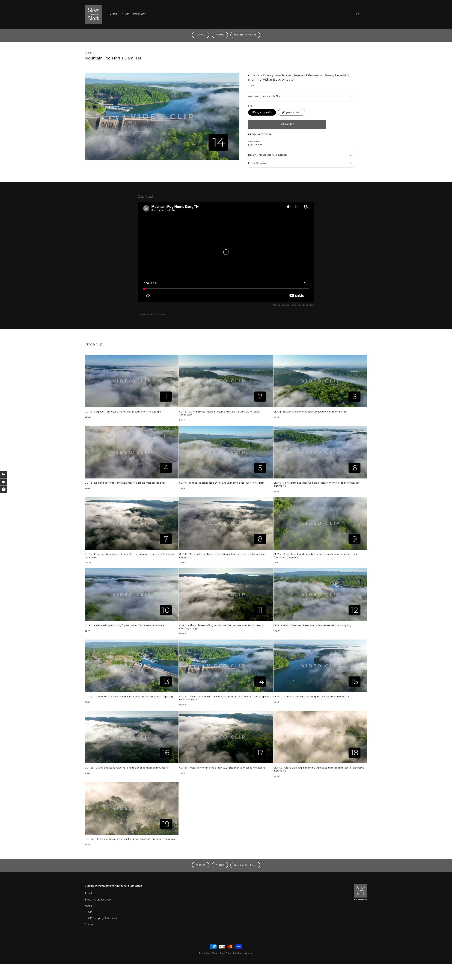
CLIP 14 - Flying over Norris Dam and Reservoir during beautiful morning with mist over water (224, 698)
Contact (90, 924)
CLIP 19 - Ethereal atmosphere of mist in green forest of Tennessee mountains (130, 839)
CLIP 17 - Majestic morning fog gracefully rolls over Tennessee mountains (222, 767)
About (88, 893)
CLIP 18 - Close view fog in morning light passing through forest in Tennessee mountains (318, 769)
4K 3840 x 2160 (291, 112)
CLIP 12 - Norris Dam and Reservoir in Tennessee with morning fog (312, 625)
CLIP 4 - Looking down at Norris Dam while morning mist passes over (125, 482)
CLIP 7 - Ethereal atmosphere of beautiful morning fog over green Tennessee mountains (130, 555)
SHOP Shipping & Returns (101, 918)
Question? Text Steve (245, 35)
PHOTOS (220, 35)
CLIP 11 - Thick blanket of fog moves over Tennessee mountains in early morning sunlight (221, 627)
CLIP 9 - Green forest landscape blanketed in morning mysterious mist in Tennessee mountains (315, 555)
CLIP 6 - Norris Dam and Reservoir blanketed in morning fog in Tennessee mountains (316, 484)
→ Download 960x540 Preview (152, 314)
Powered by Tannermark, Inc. (239, 953)
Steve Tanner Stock (215, 953)
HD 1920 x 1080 (262, 112)
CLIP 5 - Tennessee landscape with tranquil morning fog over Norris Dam (221, 482)
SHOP (88, 912)
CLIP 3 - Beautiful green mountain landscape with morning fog (310, 411)
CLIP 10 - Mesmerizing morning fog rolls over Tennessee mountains (124, 625)
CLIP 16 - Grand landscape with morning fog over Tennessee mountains (126, 767)
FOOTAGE (200, 35)
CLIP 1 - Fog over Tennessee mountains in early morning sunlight (123, 411)
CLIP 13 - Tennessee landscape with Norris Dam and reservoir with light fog (129, 696)
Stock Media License (98, 899)
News (88, 905)
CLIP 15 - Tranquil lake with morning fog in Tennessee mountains (311, 696)
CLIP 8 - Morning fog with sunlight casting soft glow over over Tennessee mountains (222, 555)
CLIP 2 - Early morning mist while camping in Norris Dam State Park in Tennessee (219, 413)
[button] (358, 14)
